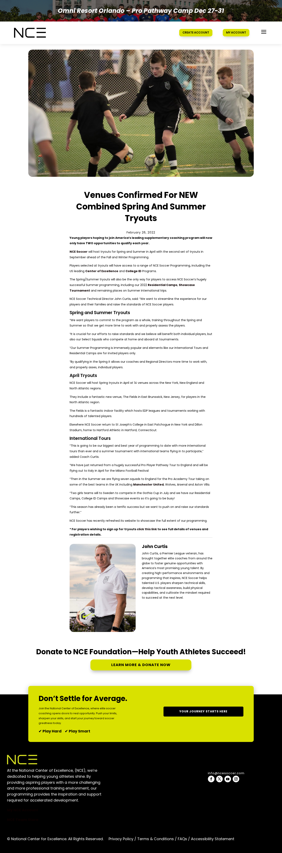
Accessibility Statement (212, 838)
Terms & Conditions (155, 838)
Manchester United (148, 484)
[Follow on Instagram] (236, 779)
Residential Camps (162, 285)
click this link (147, 529)
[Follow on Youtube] (227, 779)
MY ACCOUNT (236, 32)
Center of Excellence (101, 271)
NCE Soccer (79, 252)
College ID (133, 271)
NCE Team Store (22, 819)
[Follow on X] (219, 779)
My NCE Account (22, 809)
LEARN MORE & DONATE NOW (141, 664)
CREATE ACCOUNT (195, 32)
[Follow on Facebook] (211, 779)
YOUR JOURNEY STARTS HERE (203, 711)
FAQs (182, 838)
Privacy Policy (121, 838)
